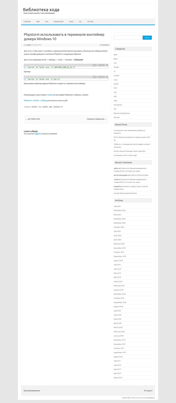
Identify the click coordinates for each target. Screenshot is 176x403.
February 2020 (119, 244)
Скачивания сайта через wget (125, 155)
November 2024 (120, 210)
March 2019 (118, 281)
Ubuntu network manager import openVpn (129, 151)
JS (114, 71)
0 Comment (104, 45)
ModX (116, 84)
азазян (116, 193)
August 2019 (118, 260)
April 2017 (117, 373)
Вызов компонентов (122, 113)
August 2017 (118, 357)
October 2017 (119, 348)
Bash (115, 54)
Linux (71, 21)
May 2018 (117, 319)
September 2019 (120, 256)
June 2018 (117, 315)
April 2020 (117, 240)
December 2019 (119, 248)
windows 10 (57, 107)
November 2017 (120, 344)
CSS (115, 63)
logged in (38, 134)
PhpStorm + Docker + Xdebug (35, 100)
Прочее (90, 21)
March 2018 (118, 327)
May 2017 (117, 369)
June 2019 (117, 269)
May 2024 (117, 215)
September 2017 (120, 352)
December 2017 (119, 340)
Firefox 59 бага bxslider (139, 175)
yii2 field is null (33, 119)
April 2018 (117, 323)
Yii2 (115, 109)
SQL (80, 21)
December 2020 (119, 223)
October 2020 (119, 227)
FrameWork (59, 21)
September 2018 (120, 302)
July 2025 (117, 206)
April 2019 (117, 277)
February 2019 (119, 285)
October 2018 (119, 298)
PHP (115, 88)
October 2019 (119, 252)
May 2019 (117, 273)
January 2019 (119, 290)
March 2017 (118, 377)
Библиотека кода (41, 9)
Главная (27, 21)
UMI (115, 96)
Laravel (116, 75)
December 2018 (119, 294)
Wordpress (118, 105)
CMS (46, 21)
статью (49, 95)
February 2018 (119, 332)
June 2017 (117, 365)
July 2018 (117, 311)
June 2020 (117, 235)
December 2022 (119, 219)
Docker (34, 107)
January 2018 (119, 336)
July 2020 (117, 231)
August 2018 (118, 306)
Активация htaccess (129, 193)
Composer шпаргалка (97, 119)
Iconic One (126, 398)
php (50, 107)
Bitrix (116, 59)
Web (38, 21)
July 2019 (117, 265)
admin (28, 45)
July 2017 (117, 361)
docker (45, 107)
